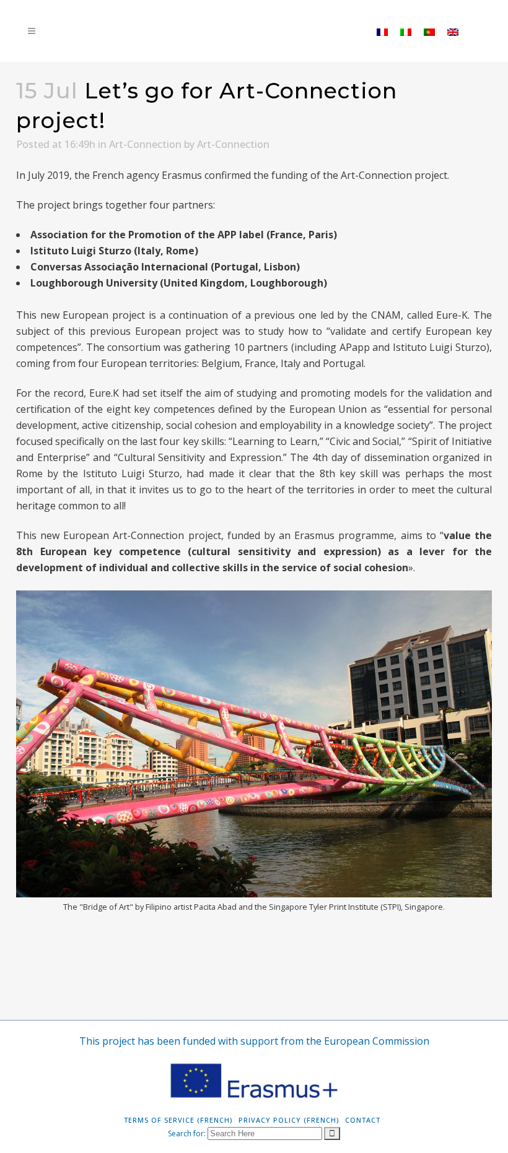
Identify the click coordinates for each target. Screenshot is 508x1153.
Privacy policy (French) (289, 1120)
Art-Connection (145, 144)
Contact (362, 1120)
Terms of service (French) (178, 1120)
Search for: (187, 1133)
